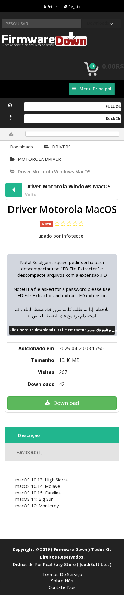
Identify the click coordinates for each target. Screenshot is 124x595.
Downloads (21, 147)
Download (66, 403)
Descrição (29, 435)
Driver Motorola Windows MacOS (54, 171)
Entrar (52, 6)
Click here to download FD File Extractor (62, 329)
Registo (74, 6)
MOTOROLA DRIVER (39, 159)
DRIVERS (61, 147)
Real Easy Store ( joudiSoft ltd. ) (77, 564)
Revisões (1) (30, 452)
